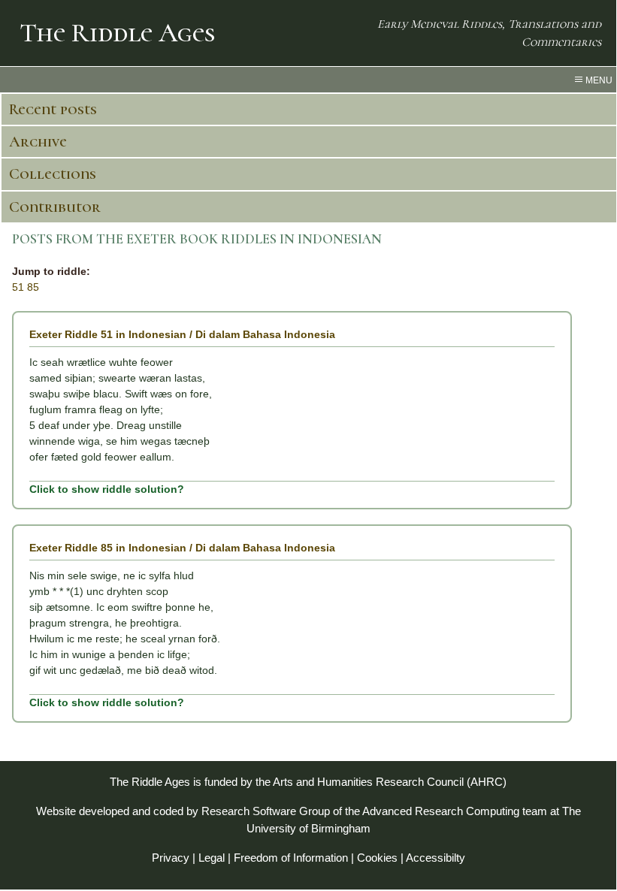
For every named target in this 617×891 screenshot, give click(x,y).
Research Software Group (265, 811)
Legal (211, 857)
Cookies (377, 857)
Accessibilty (435, 857)
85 (33, 287)
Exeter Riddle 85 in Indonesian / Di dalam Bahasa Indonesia (182, 548)
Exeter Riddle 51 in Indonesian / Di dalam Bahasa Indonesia (182, 334)
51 (18, 287)
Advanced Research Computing (440, 811)
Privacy (170, 857)
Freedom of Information (291, 857)
